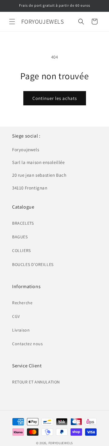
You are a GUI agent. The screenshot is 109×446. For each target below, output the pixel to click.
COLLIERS (21, 250)
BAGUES (20, 237)
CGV (16, 316)
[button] (12, 21)
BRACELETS (23, 223)
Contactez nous (27, 343)
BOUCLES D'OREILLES (33, 264)
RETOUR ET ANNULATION (36, 382)
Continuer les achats (54, 98)
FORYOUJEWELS (60, 443)
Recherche (22, 302)
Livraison (21, 330)
